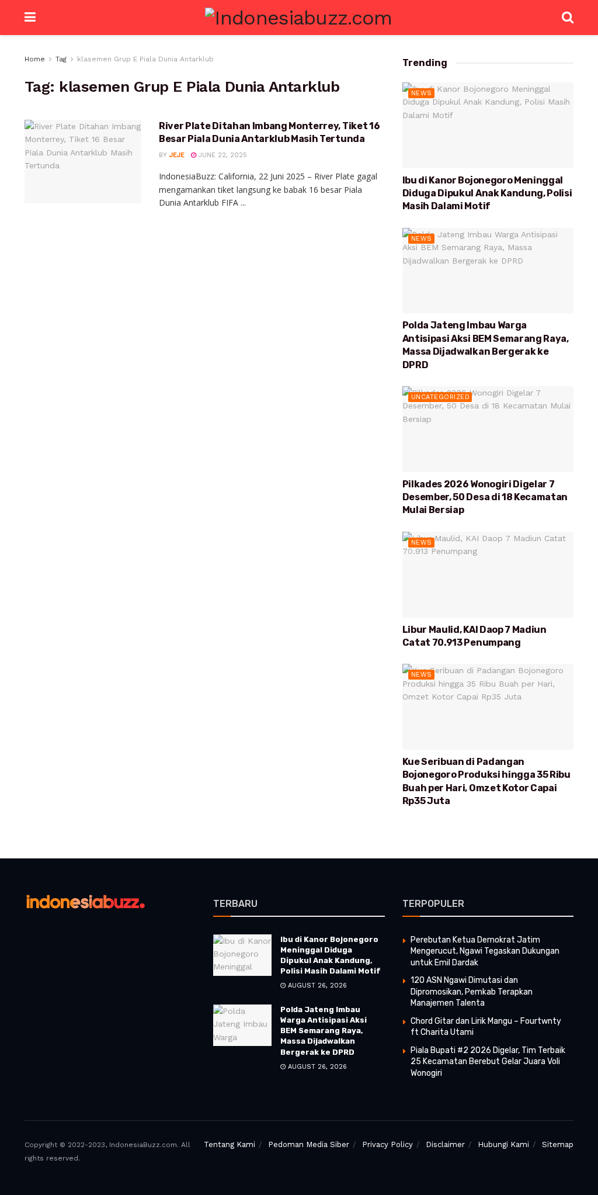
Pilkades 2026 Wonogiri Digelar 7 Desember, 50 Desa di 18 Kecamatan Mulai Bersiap (485, 497)
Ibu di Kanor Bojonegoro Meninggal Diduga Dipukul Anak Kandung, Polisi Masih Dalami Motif (487, 193)
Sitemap (557, 1144)
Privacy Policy (387, 1144)
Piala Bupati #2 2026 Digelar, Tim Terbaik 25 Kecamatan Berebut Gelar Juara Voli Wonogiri (488, 1061)
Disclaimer (445, 1144)
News (421, 93)
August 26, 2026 (316, 985)
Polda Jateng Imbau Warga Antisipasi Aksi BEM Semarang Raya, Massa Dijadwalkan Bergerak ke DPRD (323, 1031)
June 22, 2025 (221, 155)
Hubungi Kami (503, 1144)
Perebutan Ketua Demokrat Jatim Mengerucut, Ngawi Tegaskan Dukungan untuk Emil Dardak (485, 951)
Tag (61, 59)
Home (35, 59)
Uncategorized (440, 397)
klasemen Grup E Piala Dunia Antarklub (145, 59)
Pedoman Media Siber (308, 1144)
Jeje (177, 155)
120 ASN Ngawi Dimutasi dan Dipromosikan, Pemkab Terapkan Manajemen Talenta (472, 991)
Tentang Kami (229, 1144)
